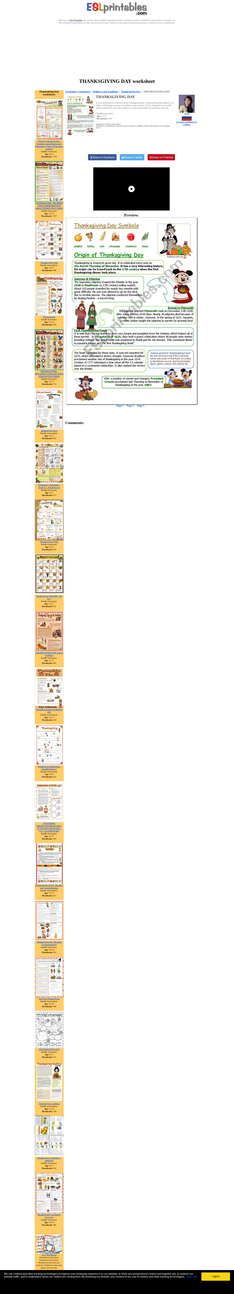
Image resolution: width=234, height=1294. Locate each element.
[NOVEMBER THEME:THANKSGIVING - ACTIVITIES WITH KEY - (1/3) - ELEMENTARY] (49, 821)
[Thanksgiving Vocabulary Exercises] (49, 1212)
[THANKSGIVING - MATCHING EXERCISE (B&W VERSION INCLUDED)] (49, 369)
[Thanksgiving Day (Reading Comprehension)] (49, 940)
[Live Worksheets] (49, 1253)
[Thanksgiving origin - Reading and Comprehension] (49, 883)
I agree (216, 1276)
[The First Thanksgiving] (49, 996)
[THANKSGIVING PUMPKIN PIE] (49, 707)
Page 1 (120, 405)
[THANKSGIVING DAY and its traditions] (49, 650)
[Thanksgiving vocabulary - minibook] (49, 1156)
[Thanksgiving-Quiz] (49, 260)
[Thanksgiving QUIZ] (49, 539)
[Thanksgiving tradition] (49, 1101)
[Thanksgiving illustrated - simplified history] (49, 764)
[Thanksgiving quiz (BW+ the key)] (49, 594)
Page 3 (140, 405)
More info (192, 1276)
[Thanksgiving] (49, 315)
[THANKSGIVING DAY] (49, 1047)
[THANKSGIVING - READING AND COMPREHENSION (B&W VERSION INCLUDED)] (49, 201)
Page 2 (130, 405)
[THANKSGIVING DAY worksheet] (131, 310)
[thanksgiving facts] (49, 428)
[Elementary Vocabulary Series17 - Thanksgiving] (49, 483)
